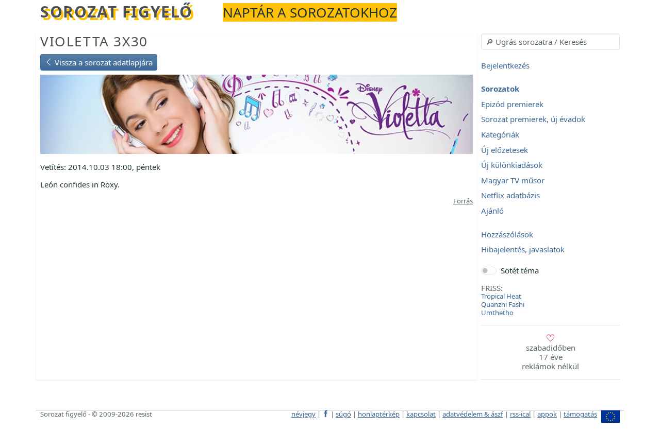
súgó (343, 414)
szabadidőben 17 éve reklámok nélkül (550, 356)
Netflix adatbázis (510, 196)
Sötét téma (520, 270)
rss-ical (520, 414)
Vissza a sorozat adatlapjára (103, 62)
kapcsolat (421, 414)
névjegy (303, 414)
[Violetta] (256, 113)
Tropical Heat (501, 296)
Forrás (463, 200)
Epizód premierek (512, 104)
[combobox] (550, 41)
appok (547, 414)
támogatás (580, 414)
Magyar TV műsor (512, 180)
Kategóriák (500, 134)
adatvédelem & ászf (472, 414)
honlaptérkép (379, 414)
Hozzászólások (507, 234)
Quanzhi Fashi (502, 304)
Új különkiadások (511, 165)
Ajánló (492, 210)
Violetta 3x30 (94, 41)
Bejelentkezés (505, 65)
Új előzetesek (504, 150)
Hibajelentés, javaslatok (523, 250)
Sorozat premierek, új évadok (533, 119)
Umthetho (497, 312)
